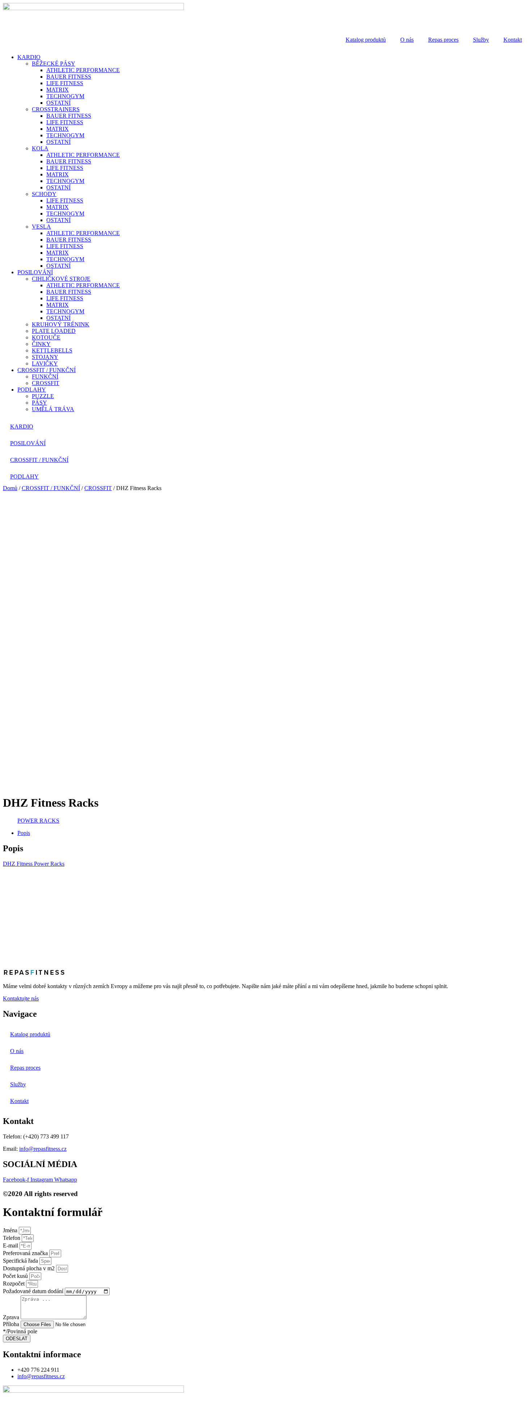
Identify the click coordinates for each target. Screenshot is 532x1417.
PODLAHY (31, 389)
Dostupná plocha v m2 (29, 1268)
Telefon (12, 1238)
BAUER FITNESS (68, 77)
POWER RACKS (38, 821)
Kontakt (512, 40)
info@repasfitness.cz (43, 1149)
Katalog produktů (366, 40)
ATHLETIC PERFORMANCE (83, 70)
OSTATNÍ (58, 103)
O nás (407, 40)
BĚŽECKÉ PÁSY (53, 63)
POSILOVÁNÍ (35, 272)
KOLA (40, 148)
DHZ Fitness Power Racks (33, 864)
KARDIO (29, 57)
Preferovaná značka (26, 1253)
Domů (10, 488)
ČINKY (41, 344)
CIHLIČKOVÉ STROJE (61, 279)
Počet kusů (16, 1276)
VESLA (41, 226)
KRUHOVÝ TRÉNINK (60, 324)
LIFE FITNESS (64, 83)
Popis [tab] (23, 833)
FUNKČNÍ (45, 376)
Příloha (12, 1324)
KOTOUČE (46, 337)
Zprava (12, 1317)
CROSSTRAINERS (56, 109)
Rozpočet (14, 1283)
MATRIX (57, 90)
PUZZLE (43, 396)
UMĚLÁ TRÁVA (53, 409)
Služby (481, 40)
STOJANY (45, 357)
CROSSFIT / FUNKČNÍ (46, 370)
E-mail (11, 1245)
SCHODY (44, 194)
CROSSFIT (45, 383)
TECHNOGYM (65, 96)
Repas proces (443, 40)
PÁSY (39, 403)
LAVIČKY (45, 363)
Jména (11, 1230)
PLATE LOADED (54, 331)
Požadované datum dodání (34, 1291)
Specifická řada (21, 1261)
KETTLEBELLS (52, 350)
